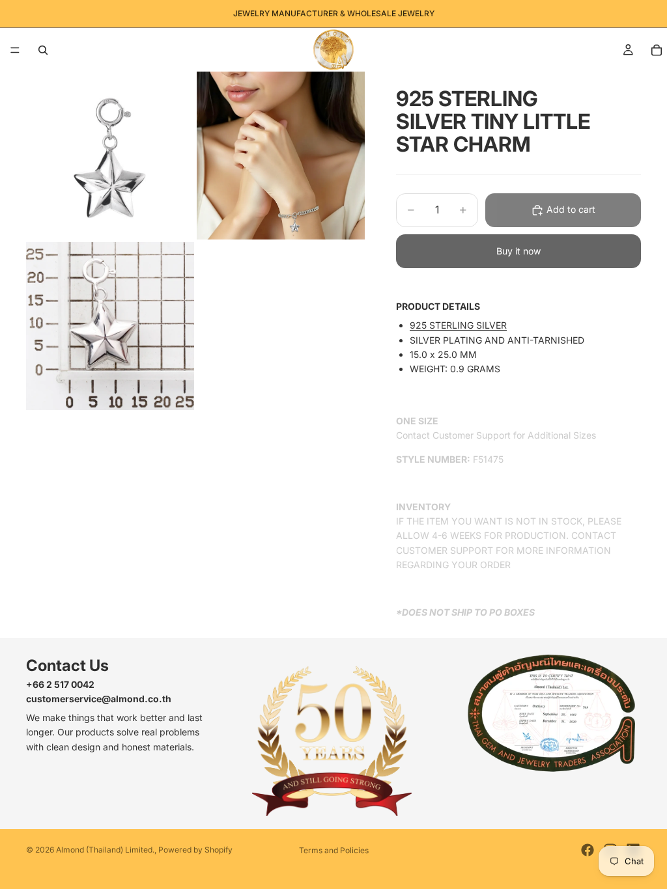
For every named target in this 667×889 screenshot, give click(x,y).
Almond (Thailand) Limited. (105, 850)
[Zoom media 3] (110, 326)
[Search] (43, 50)
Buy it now (518, 250)
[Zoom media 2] (281, 155)
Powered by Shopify (195, 850)
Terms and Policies (334, 850)
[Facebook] (587, 850)
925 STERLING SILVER (458, 325)
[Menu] (15, 50)
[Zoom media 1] (110, 155)
